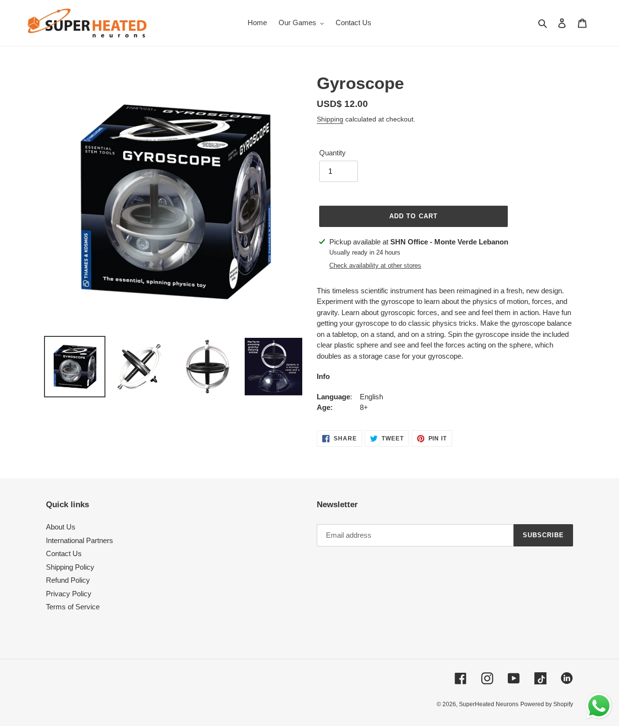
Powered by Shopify (546, 704)
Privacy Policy (68, 594)
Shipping (330, 119)
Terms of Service (73, 607)
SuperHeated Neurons (488, 704)
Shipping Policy (70, 567)
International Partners (79, 540)
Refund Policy (68, 580)
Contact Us (64, 553)
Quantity (332, 153)
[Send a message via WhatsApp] (599, 706)
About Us (60, 527)
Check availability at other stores (375, 265)
